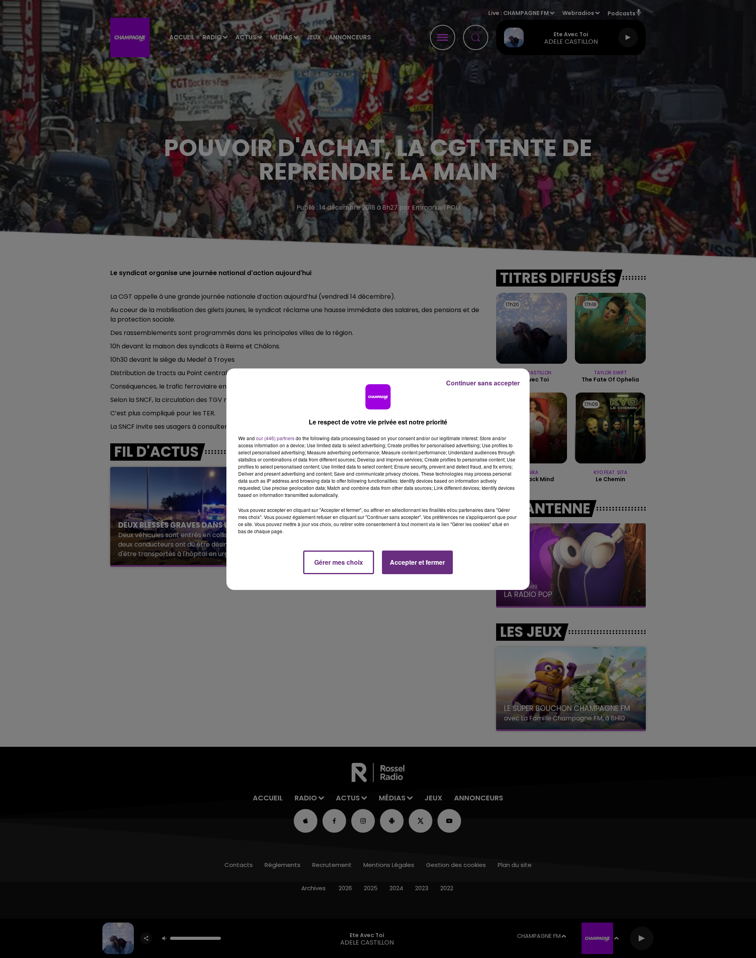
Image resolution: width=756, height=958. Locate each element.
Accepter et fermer (417, 562)
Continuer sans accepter (483, 382)
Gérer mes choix (338, 562)
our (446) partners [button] (275, 438)
